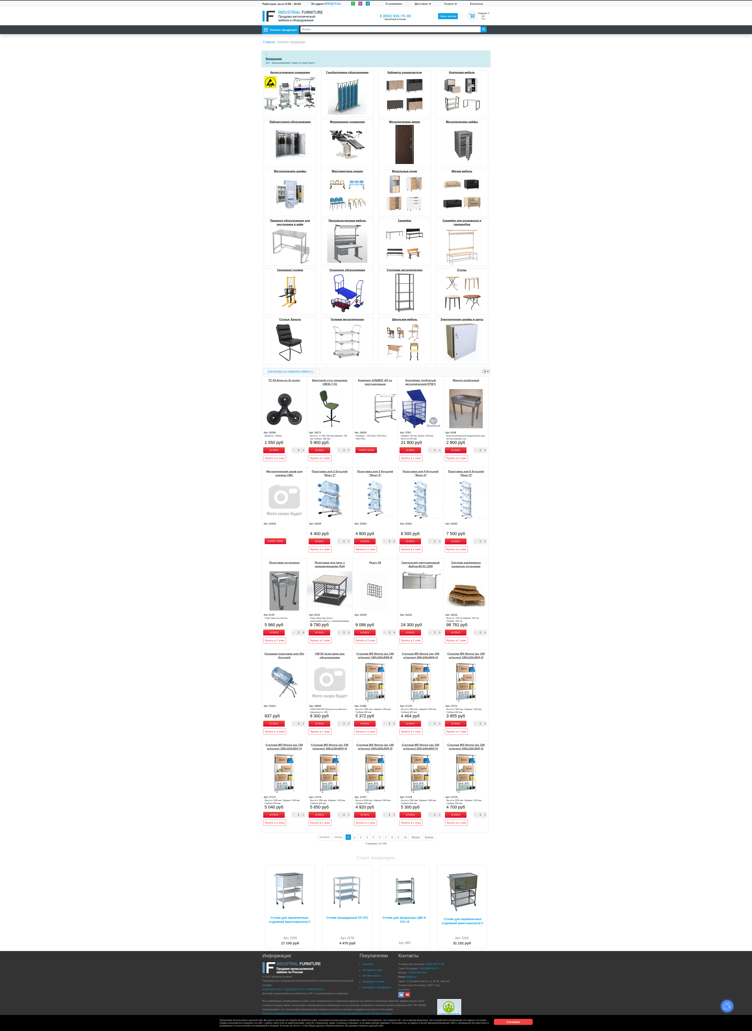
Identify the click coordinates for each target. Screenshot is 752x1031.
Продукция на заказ (373, 981)
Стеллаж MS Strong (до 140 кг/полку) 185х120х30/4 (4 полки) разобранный (466, 657)
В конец (429, 837)
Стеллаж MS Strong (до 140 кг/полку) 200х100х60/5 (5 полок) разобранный (420, 748)
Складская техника (290, 269)
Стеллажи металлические (404, 269)
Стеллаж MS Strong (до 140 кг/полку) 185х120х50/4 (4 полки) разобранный (284, 748)
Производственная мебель (347, 220)
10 (405, 837)
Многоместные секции (347, 171)
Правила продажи (381, 1013)
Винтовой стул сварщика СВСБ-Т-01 (329, 382)
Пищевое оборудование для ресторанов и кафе (290, 222)
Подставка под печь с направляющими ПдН (330, 564)
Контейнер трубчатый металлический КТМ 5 (420, 382)
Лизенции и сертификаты (376, 987)
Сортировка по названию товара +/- (291, 371)
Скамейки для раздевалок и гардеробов (462, 222)
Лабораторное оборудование (290, 121)
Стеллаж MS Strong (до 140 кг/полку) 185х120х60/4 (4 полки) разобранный (329, 748)
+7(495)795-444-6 (314, 989)
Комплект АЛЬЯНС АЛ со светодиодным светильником (375, 384)
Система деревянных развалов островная (466, 564)
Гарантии (367, 964)
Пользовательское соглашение (315, 1013)
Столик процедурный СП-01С (347, 917)
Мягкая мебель (462, 171)
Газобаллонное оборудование (347, 72)
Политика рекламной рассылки (352, 1013)
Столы (461, 269)
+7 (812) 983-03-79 (292, 989)
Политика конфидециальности (279, 1013)
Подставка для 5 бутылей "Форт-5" (466, 473)
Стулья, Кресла (290, 319)
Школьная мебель (404, 319)
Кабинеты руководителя (405, 72)
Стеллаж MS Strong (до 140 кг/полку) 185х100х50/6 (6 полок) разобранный (375, 657)
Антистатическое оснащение (290, 72)
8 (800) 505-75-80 (395, 16)
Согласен (513, 1022)
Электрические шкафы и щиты (461, 319)
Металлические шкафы (290, 171)
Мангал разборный (466, 380)
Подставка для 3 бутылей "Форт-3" (375, 473)
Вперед (416, 837)
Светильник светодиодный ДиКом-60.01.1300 (420, 564)
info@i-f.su (333, 3)
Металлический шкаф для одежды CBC (284, 473)
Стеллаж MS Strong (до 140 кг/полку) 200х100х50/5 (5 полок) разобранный (375, 748)
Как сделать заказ (372, 970)
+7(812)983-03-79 (428, 968)
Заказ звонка (448, 16)
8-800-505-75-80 (271, 989)
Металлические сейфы (462, 121)
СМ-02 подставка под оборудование (329, 655)
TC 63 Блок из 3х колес (284, 380)
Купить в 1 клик (274, 458)
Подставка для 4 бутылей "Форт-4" (420, 473)
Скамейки (404, 220)
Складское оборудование (347, 269)
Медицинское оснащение (347, 121)
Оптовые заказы (371, 975)
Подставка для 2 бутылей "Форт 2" (330, 473)
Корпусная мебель (462, 72)
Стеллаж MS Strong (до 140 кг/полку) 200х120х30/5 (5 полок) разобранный (466, 748)
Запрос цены (366, 450)
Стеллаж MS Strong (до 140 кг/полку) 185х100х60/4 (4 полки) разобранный (420, 657)
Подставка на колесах (284, 562)
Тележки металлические (347, 319)
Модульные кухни (404, 171)
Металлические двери (404, 121)
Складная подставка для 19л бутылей (284, 655)
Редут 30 (375, 562)
